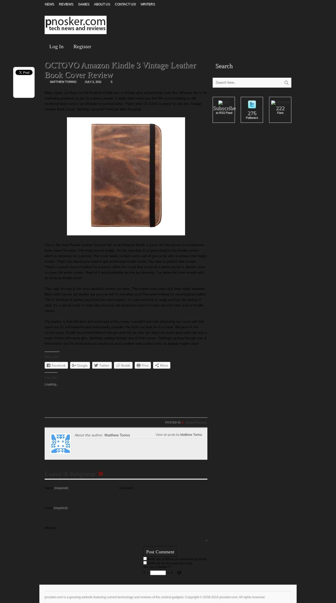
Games (83, 4)
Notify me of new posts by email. (170, 563)
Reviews (66, 4)
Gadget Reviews (196, 422)
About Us (102, 4)
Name (56, 488)
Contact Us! (125, 4)
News (49, 4)
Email (56, 508)
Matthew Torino (191, 434)
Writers (147, 4)
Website (50, 528)
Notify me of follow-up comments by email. (177, 559)
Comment (126, 488)
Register (82, 46)
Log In (56, 46)
